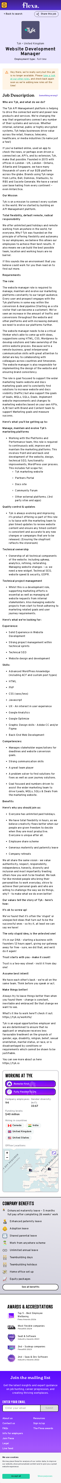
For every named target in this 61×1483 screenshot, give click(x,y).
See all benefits (30, 1287)
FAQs (5, 1428)
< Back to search (13, 14)
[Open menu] (4, 5)
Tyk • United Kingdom (30, 43)
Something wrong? (48, 95)
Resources (39, 1418)
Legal (6, 1443)
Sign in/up (39, 1423)
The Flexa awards (43, 1428)
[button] (30, 1170)
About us (8, 1418)
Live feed (8, 1448)
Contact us (9, 1423)
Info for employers (13, 1433)
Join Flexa (8, 1438)
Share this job (48, 14)
